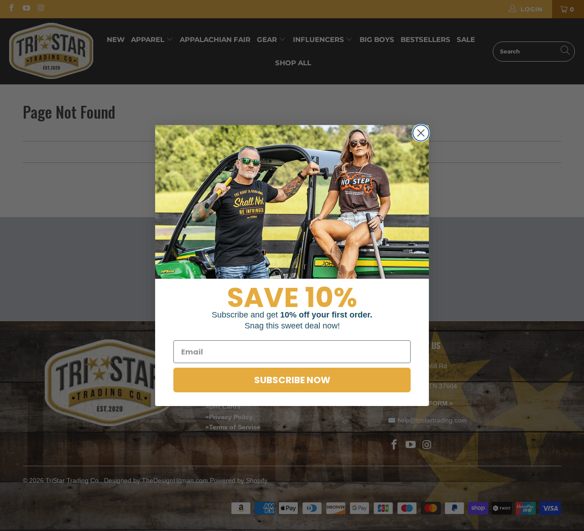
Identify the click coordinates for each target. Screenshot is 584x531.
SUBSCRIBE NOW (292, 380)
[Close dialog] (421, 133)
